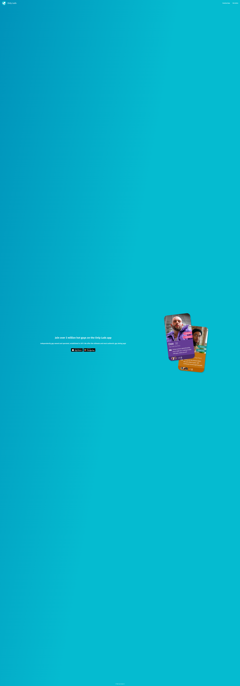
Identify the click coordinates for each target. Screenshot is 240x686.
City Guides (235, 3)
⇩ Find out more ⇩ (120, 684)
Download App (226, 3)
